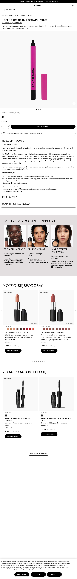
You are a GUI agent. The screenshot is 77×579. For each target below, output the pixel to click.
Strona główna (7, 15)
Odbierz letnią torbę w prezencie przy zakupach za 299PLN (39, 1)
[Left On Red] (30, 329)
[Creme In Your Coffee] (17, 329)
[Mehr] (69, 329)
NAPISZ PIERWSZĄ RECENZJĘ (38, 453)
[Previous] (5, 329)
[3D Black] (6, 415)
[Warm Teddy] (53, 329)
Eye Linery (28, 15)
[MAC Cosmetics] (39, 5)
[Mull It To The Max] (47, 329)
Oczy (22, 15)
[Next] (36, 329)
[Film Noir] (20, 329)
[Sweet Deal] (66, 329)
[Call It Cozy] (11, 329)
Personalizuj (21, 574)
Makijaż (16, 15)
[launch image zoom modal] (73, 103)
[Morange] (33, 329)
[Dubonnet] (24, 329)
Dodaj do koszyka (43, 126)
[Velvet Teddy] (44, 329)
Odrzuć (38, 574)
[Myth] (14, 329)
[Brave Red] (27, 329)
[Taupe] (50, 329)
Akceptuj (54, 574)
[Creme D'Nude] (8, 329)
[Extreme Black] (3, 117)
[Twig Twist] (63, 329)
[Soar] (60, 329)
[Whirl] (56, 329)
